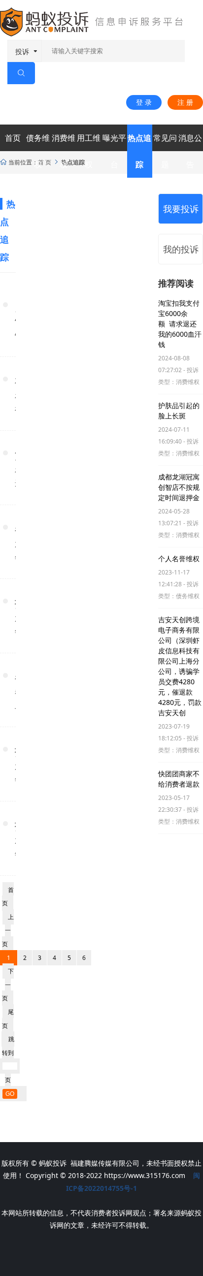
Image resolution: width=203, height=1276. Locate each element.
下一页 (8, 984)
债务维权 (38, 151)
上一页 (8, 930)
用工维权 (89, 151)
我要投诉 (181, 209)
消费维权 (63, 151)
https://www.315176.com (144, 1175)
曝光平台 (114, 151)
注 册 (185, 102)
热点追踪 (139, 151)
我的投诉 (181, 249)
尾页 (8, 1019)
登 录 (144, 102)
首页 (13, 137)
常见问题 (165, 151)
